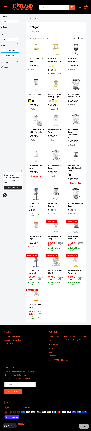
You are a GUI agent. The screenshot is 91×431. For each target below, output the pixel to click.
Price (3, 45)
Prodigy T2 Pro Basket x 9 (33, 271)
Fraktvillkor (8, 343)
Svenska (8, 402)
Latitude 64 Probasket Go (73, 60)
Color (3, 34)
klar (17, 61)
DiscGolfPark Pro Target (54, 130)
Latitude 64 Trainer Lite (35, 95)
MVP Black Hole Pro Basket (55, 167)
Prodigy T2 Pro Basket (33, 204)
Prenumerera (13, 391)
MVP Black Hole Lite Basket (75, 204)
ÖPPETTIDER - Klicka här (58, 360)
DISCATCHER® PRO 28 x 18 (55, 271)
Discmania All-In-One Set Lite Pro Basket (36, 130)
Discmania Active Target (34, 237)
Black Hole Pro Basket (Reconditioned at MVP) (74, 133)
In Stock (4, 27)
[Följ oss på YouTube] (14, 412)
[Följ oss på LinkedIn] (18, 412)
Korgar (5, 67)
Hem (27, 18)
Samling (4, 62)
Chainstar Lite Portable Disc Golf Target (74, 168)
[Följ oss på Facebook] (6, 412)
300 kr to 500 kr (10, 51)
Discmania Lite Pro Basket (35, 167)
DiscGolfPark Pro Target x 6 (54, 237)
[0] (84, 7)
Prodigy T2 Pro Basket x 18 (73, 237)
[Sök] (72, 7)
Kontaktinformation (12, 336)
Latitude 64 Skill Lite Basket (36, 60)
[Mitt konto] (80, 7)
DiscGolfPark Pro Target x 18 (74, 271)
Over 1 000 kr (10, 55)
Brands (4, 16)
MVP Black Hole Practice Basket (74, 95)
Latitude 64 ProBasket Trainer (54, 60)
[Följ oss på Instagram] (10, 412)
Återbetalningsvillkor (12, 340)
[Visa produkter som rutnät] (78, 38)
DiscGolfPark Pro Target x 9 (34, 306)
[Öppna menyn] (5, 7)
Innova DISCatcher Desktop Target (55, 95)
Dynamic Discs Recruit (53, 204)
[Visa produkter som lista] (82, 38)
